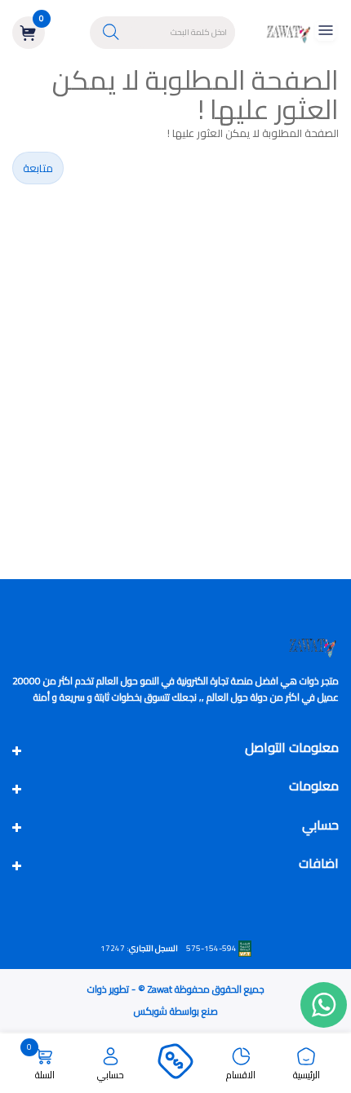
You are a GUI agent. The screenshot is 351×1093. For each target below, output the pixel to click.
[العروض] (175, 1063)
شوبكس (150, 1011)
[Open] (326, 33)
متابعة (38, 168)
